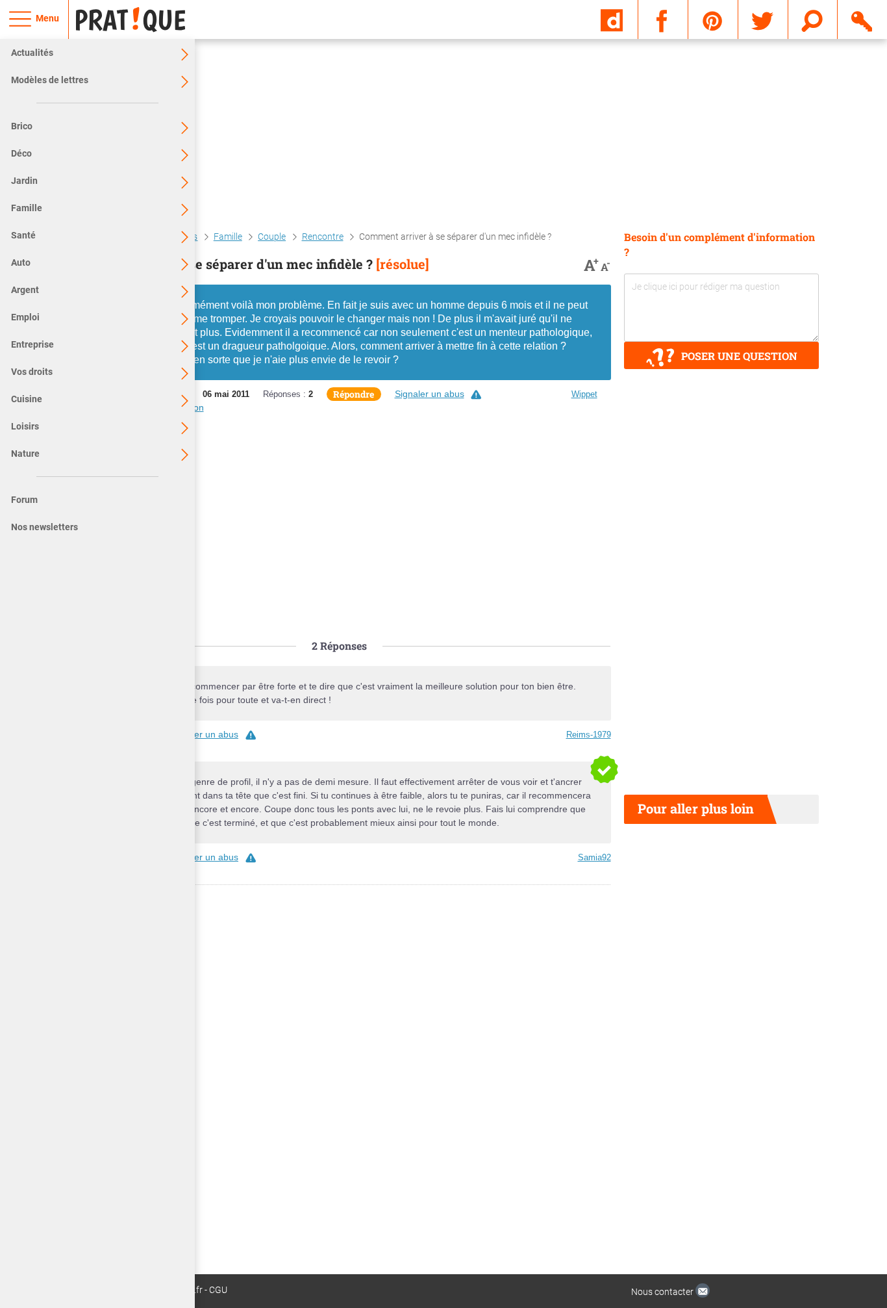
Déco (21, 153)
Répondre (353, 394)
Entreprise (32, 344)
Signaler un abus (429, 394)
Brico (21, 126)
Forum (24, 499)
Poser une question (739, 356)
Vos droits (32, 371)
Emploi (25, 317)
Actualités (32, 52)
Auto (21, 262)
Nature (25, 453)
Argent (25, 290)
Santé (23, 235)
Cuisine (26, 399)
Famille (26, 208)
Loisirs (25, 426)
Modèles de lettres (49, 80)
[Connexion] (863, 19)
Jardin (24, 180)
